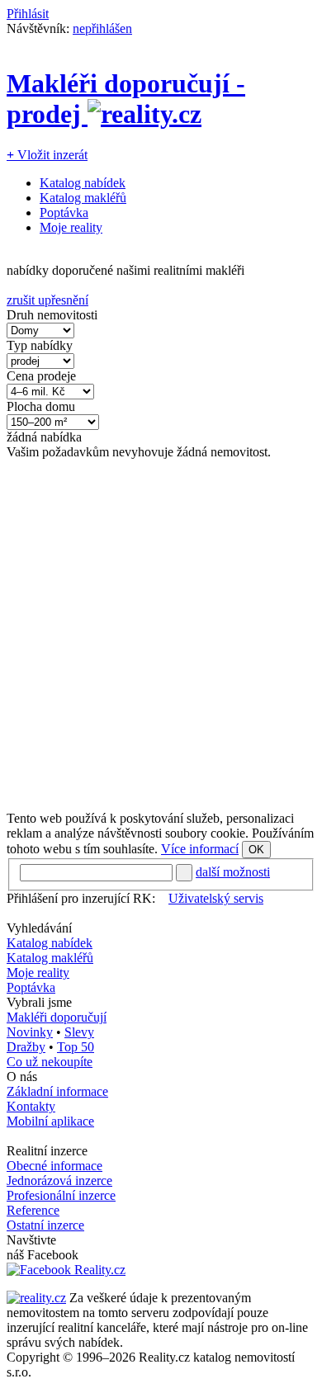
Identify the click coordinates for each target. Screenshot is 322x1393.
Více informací (200, 849)
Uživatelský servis (215, 898)
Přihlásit (28, 14)
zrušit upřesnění (47, 300)
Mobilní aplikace (50, 1121)
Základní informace (57, 1091)
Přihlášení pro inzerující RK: (81, 898)
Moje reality (71, 227)
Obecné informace (54, 1166)
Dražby (26, 1047)
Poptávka (64, 212)
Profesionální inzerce (61, 1195)
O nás (22, 1077)
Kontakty (31, 1106)
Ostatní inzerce (45, 1225)
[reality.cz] (36, 1298)
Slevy (79, 1032)
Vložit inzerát (47, 155)
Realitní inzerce (47, 1151)
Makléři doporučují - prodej (126, 98)
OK (256, 849)
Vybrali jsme (39, 1002)
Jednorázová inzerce (59, 1180)
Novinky (30, 1032)
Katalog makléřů (83, 198)
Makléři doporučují (57, 1017)
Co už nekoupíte (49, 1062)
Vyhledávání (39, 928)
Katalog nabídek (82, 183)
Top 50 (75, 1047)
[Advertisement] (161, 635)
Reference (33, 1210)
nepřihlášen (102, 28)
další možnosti (233, 872)
